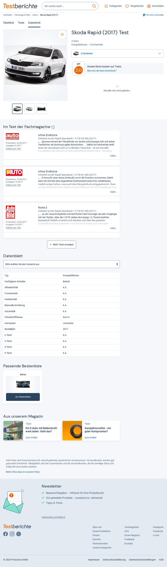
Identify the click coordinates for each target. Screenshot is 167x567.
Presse (96, 535)
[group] (29, 109)
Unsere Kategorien (102, 547)
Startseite (7, 15)
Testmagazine (131, 527)
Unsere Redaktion (102, 531)
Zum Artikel (31, 437)
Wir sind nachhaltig (155, 15)
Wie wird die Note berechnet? (102, 70)
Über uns (97, 527)
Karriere (97, 539)
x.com (156, 535)
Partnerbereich (100, 543)
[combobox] (66, 6)
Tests (21, 22)
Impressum (94, 559)
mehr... (113, 155)
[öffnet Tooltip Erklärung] (53, 127)
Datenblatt (34, 22)
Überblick (8, 22)
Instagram (158, 527)
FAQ (126, 531)
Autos (35, 15)
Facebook (158, 531)
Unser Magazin (132, 535)
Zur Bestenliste (22, 397)
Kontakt (128, 543)
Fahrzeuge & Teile (22, 15)
